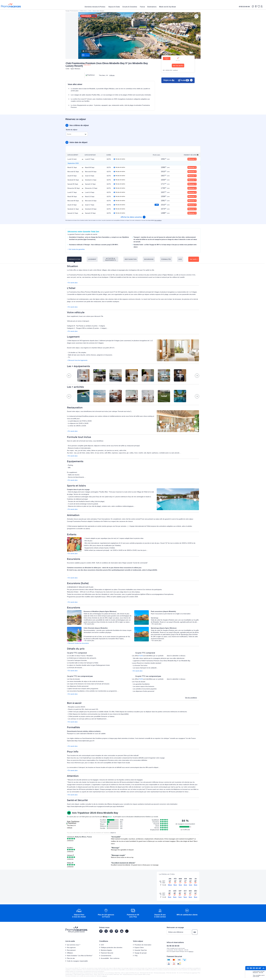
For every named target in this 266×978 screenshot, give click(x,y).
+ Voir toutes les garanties (76, 249)
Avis (180, 259)
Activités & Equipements (110, 259)
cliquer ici (113, 832)
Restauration (130, 259)
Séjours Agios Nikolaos (98, 10)
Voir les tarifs (178, 65)
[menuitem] (95, 6)
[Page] (101, 931)
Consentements (106, 955)
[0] (259, 6)
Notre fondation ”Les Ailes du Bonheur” (80, 955)
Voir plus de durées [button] (120, 159)
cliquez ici (104, 976)
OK (194, 932)
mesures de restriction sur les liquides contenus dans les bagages (121, 780)
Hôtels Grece (83, 10)
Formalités (166, 259)
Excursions (148, 259)
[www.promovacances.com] (11, 5)
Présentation (74, 259)
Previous (160, 351)
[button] (178, 350)
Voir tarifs (193, 259)
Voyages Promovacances (71, 10)
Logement (92, 259)
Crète (89, 10)
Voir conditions (158, 220)
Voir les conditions (191, 697)
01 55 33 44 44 (244, 6)
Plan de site (71, 958)
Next (195, 351)
